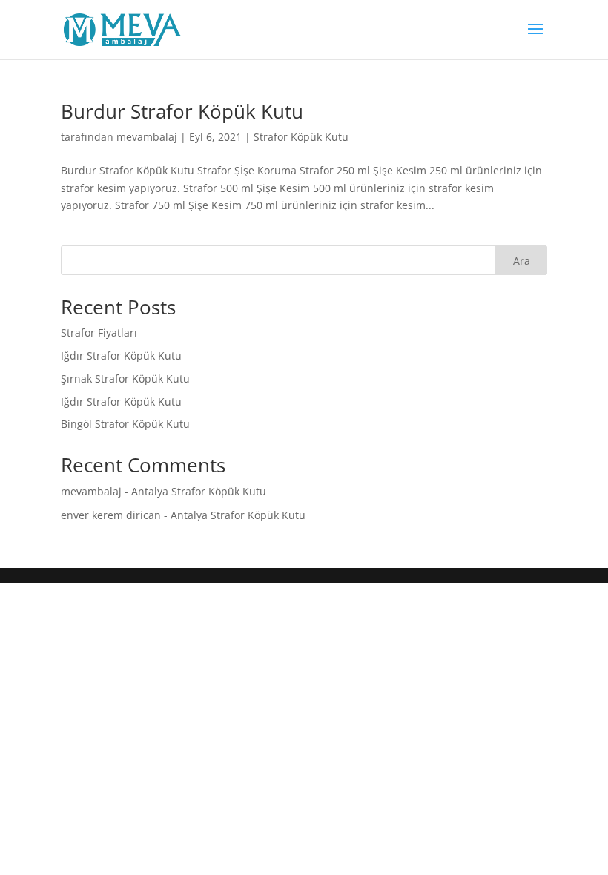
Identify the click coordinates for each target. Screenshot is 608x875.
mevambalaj (146, 137)
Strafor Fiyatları (100, 333)
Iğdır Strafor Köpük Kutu (121, 356)
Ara (521, 261)
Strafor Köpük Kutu (301, 137)
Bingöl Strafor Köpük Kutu (125, 424)
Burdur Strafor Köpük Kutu (182, 111)
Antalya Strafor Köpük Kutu (198, 491)
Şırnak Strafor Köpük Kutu (125, 379)
